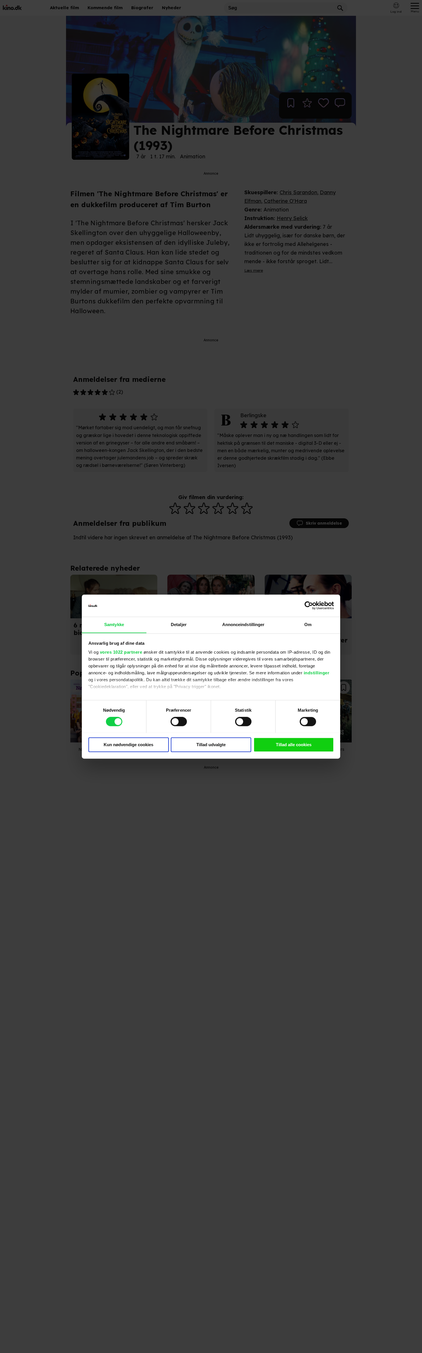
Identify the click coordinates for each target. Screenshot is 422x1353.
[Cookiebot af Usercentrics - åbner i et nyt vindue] (309, 605)
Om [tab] (307, 624)
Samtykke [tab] (114, 624)
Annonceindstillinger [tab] (243, 624)
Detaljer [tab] (179, 624)
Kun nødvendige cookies (128, 744)
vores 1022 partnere (121, 652)
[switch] (179, 721)
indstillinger (317, 673)
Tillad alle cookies (293, 744)
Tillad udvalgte (211, 744)
